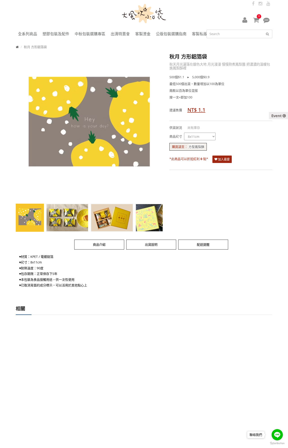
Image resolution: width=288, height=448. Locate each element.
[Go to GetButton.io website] (277, 443)
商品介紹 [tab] (99, 244)
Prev (22, 131)
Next (155, 131)
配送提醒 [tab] (203, 244)
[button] (245, 19)
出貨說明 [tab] (151, 244)
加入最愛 (223, 159)
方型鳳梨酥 (196, 147)
